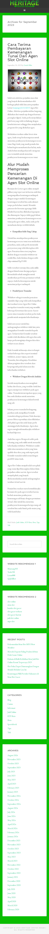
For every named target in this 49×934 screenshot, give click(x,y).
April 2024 (12, 824)
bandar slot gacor (14, 608)
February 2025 (13, 787)
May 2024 (12, 820)
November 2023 (14, 844)
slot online (12, 601)
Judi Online (20, 522)
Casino (10, 704)
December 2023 (14, 840)
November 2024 (14, 796)
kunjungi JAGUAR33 (21, 107)
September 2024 (14, 804)
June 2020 (11, 893)
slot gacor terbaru (15, 611)
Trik (9, 525)
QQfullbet (12, 578)
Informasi (11, 708)
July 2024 (11, 812)
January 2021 (13, 877)
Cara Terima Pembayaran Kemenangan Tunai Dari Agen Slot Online (23, 52)
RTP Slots (28, 522)
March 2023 (12, 860)
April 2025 (12, 783)
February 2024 (13, 832)
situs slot (11, 605)
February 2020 (13, 909)
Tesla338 (11, 572)
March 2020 (12, 905)
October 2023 (13, 848)
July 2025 (11, 771)
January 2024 (13, 836)
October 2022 (13, 869)
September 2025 (14, 767)
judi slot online (13, 618)
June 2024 (11, 816)
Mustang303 (13, 568)
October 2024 (13, 800)
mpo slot (11, 621)
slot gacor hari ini (14, 614)
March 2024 (12, 828)
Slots (34, 522)
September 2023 (14, 852)
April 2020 (12, 901)
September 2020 (14, 885)
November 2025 (14, 759)
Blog (9, 700)
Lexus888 (11, 575)
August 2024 (13, 808)
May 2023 (12, 856)
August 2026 (13, 755)
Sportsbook (12, 724)
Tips (38, 522)
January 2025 (13, 792)
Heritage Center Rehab (25, 4)
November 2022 (14, 865)
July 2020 (11, 889)
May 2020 (12, 897)
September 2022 (14, 873)
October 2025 (13, 763)
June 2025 (11, 775)
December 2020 (14, 881)
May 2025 (12, 779)
